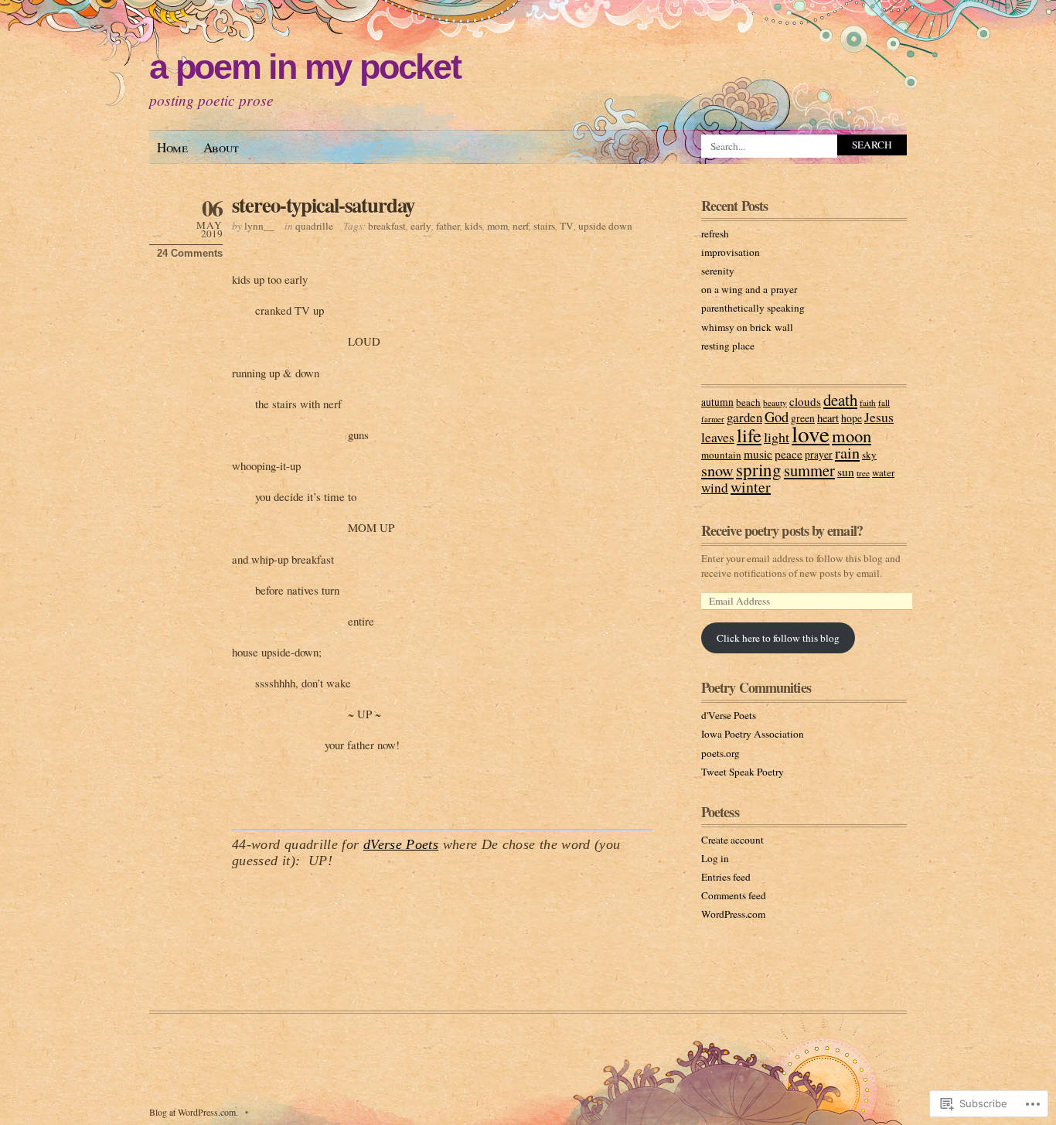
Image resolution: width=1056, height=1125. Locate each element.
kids (473, 226)
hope (851, 418)
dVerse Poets (400, 844)
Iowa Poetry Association (752, 734)
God (777, 416)
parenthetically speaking (753, 308)
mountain (721, 455)
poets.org (720, 753)
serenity (717, 271)
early (420, 226)
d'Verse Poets (728, 715)
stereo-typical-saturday (323, 204)
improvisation (730, 252)
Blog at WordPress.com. (193, 1112)
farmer (712, 419)
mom (497, 226)
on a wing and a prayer (749, 289)
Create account (732, 840)
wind (714, 487)
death (840, 400)
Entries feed (726, 877)
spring (759, 469)
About (221, 147)
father (448, 226)
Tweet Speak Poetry (742, 772)
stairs (544, 226)
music (758, 454)
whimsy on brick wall (747, 327)
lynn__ (259, 226)
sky (869, 455)
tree (863, 473)
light (776, 437)
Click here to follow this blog (778, 638)
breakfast (387, 226)
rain (847, 452)
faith (868, 402)
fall (884, 402)
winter (751, 486)
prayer (819, 455)
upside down (605, 226)
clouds (805, 401)
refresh (715, 233)
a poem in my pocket (305, 67)
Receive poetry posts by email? (782, 530)
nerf (521, 226)
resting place (728, 346)
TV (567, 226)
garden (744, 417)
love (810, 433)
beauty (775, 402)
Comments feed (733, 895)
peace (788, 454)
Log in (715, 858)
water (883, 472)
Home (172, 147)
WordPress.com (733, 914)
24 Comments (190, 253)
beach (748, 402)
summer (809, 470)
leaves (717, 437)
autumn (717, 402)
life (749, 435)
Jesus (879, 416)
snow (717, 470)
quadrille (314, 226)
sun (845, 471)
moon (851, 435)
